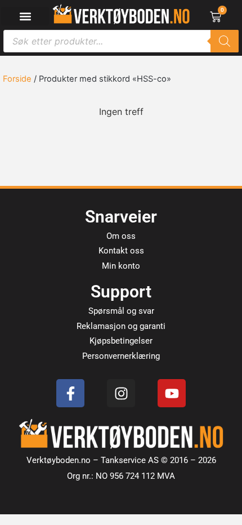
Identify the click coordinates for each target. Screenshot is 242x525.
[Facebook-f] (70, 393)
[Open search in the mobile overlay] (121, 41)
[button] (25, 16)
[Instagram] (121, 393)
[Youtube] (172, 393)
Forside (17, 79)
